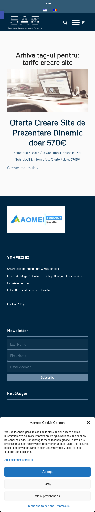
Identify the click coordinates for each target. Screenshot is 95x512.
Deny (47, 484)
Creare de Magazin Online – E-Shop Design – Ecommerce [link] (44, 276)
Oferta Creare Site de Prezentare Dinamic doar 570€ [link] (47, 132)
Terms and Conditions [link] (41, 506)
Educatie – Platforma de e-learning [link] (29, 290)
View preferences (47, 496)
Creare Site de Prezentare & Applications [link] (33, 268)
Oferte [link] (55, 159)
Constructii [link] (53, 152)
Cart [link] (48, 3)
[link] (2, 15)
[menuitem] (48, 3)
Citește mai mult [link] (21, 167)
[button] (88, 422)
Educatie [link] (69, 152)
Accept (47, 472)
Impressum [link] (63, 506)
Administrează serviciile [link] (18, 459)
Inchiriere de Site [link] (18, 283)
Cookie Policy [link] (16, 304)
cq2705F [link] (73, 159)
